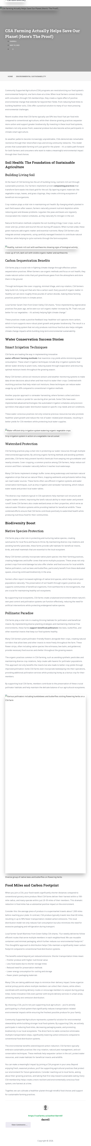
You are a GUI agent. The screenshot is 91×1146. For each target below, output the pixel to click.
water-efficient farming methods (21, 358)
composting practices (64, 186)
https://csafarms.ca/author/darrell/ (45, 1115)
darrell (13, 41)
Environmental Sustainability (31, 76)
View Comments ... (19, 1125)
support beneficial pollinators (44, 627)
